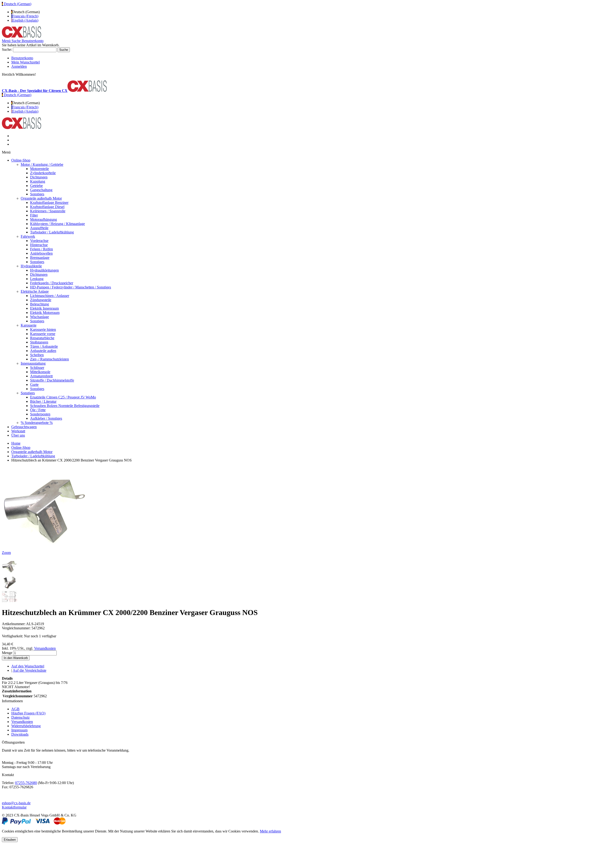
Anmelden (19, 66)
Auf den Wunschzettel (27, 666)
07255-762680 (26, 783)
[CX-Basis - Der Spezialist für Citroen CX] (21, 37)
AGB (15, 709)
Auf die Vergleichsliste (29, 670)
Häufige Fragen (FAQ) (28, 713)
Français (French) (25, 16)
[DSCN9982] (9, 589)
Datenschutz (20, 717)
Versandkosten (45, 648)
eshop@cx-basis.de (16, 803)
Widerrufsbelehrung (26, 726)
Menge (7, 653)
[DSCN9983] (9, 572)
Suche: (7, 49)
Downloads (19, 734)
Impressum (19, 730)
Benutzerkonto (22, 58)
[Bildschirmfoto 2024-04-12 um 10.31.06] (9, 601)
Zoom (6, 553)
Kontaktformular (14, 807)
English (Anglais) (25, 20)
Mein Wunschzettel (25, 62)
